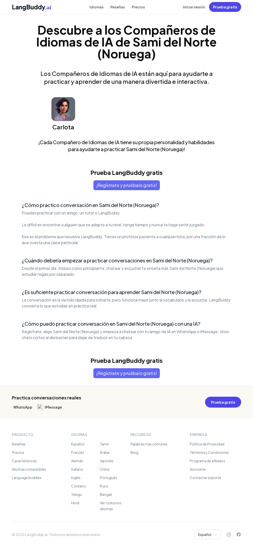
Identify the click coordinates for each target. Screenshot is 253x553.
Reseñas (117, 7)
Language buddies (27, 477)
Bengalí (106, 494)
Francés (77, 452)
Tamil (104, 444)
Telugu (76, 494)
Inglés (76, 477)
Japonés (106, 461)
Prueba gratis (225, 7)
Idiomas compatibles (29, 469)
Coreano (78, 486)
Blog (134, 452)
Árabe (104, 452)
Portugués (108, 477)
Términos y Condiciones (209, 452)
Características (24, 461)
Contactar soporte (205, 477)
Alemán (77, 461)
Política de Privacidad (207, 444)
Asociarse (198, 469)
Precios (138, 7)
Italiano (77, 469)
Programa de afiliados (207, 461)
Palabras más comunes (149, 444)
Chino (105, 469)
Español (77, 444)
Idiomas (96, 7)
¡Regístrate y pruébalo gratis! (126, 185)
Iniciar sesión (194, 7)
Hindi (75, 503)
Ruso (104, 486)
